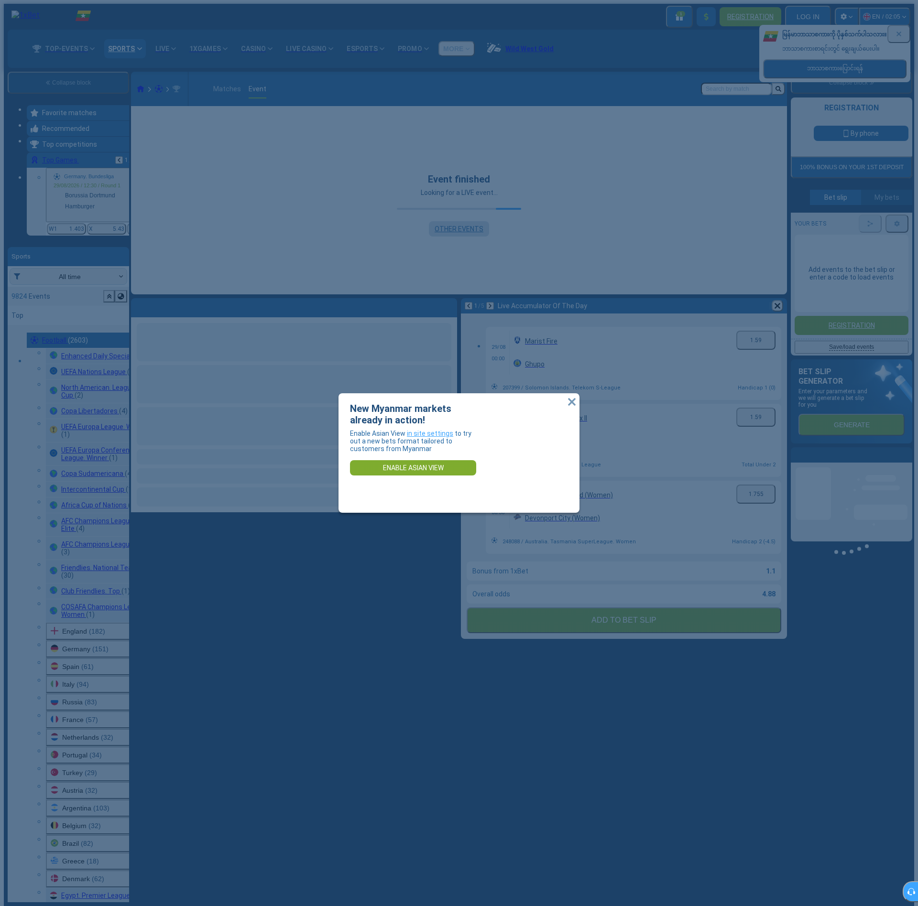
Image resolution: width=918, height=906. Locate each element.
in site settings (430, 433)
